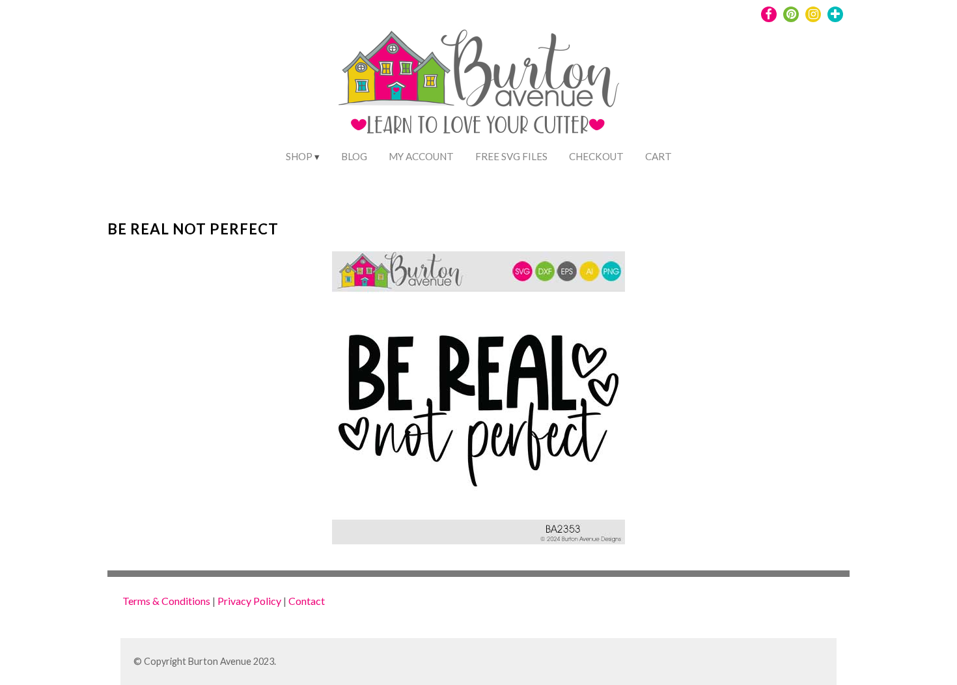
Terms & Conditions (166, 600)
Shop (299, 156)
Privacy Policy (249, 600)
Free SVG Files (511, 156)
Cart (658, 156)
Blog (354, 156)
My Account (421, 156)
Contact (306, 600)
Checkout (596, 156)
